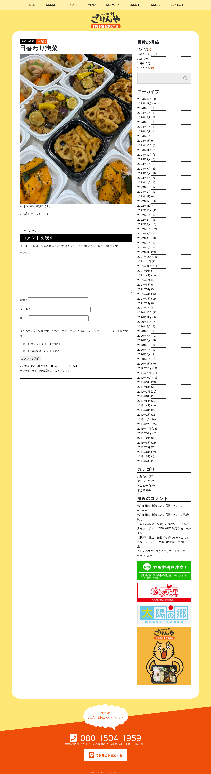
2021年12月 (144, 256)
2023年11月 (144, 150)
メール (25, 309)
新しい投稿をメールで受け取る (41, 351)
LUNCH (134, 4)
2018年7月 (143, 447)
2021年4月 (143, 294)
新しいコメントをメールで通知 (41, 344)
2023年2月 (144, 191)
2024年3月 (144, 131)
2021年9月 (143, 270)
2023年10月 (144, 154)
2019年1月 (143, 419)
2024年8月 (144, 112)
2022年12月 (144, 201)
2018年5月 (143, 456)
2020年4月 (144, 349)
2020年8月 (144, 331)
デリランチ (144, 481)
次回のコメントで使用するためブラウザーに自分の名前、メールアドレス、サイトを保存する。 (74, 333)
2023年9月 (144, 159)
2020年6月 (144, 340)
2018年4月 (143, 461)
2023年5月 (144, 177)
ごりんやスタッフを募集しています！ (159, 551)
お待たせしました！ (149, 54)
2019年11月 (144, 373)
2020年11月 (144, 317)
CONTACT (177, 4)
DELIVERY (112, 4)
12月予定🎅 (144, 49)
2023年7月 (144, 168)
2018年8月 (143, 442)
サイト (24, 318)
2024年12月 (144, 99)
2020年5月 (144, 345)
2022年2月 (144, 247)
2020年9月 (144, 326)
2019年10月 (144, 377)
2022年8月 (144, 219)
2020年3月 (144, 354)
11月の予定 (143, 63)
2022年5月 (144, 233)
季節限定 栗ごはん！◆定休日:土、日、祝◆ (51, 366)
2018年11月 (144, 428)
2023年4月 (144, 182)
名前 (23, 300)
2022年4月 (144, 238)
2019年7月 (143, 391)
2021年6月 (143, 284)
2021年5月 (143, 289)
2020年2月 (144, 359)
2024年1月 (143, 140)
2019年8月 (143, 386)
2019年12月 (144, 368)
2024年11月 (144, 103)
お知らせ (142, 58)
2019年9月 (143, 382)
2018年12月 (144, 424)
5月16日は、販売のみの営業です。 (158, 505)
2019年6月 (143, 396)
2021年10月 (144, 266)
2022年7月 (144, 224)
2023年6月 (144, 173)
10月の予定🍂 (145, 68)
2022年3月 (144, 243)
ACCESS (155, 4)
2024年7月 (144, 117)
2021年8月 (143, 275)
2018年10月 (144, 433)
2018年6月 (143, 451)
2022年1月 (143, 252)
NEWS (73, 4)
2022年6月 (144, 229)
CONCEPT (52, 4)
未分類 (42, 41)
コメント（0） (28, 231)
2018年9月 (143, 437)
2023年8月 (144, 163)
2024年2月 (144, 136)
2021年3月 (143, 298)
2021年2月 (143, 303)
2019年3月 (143, 410)
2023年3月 (144, 187)
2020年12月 (144, 312)
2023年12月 (144, 145)
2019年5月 (143, 400)
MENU (92, 4)
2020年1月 (143, 363)
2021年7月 (143, 280)
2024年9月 (144, 108)
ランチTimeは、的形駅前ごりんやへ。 (42, 370)
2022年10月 (144, 210)
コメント (25, 253)
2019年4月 (143, 405)
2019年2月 (143, 414)
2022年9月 (144, 215)
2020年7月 (144, 335)
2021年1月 (143, 307)
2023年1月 (143, 196)
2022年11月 (144, 205)
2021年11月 (144, 261)
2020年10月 (144, 321)
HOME (32, 4)
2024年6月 (144, 122)
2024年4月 (144, 126)
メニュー (142, 485)
